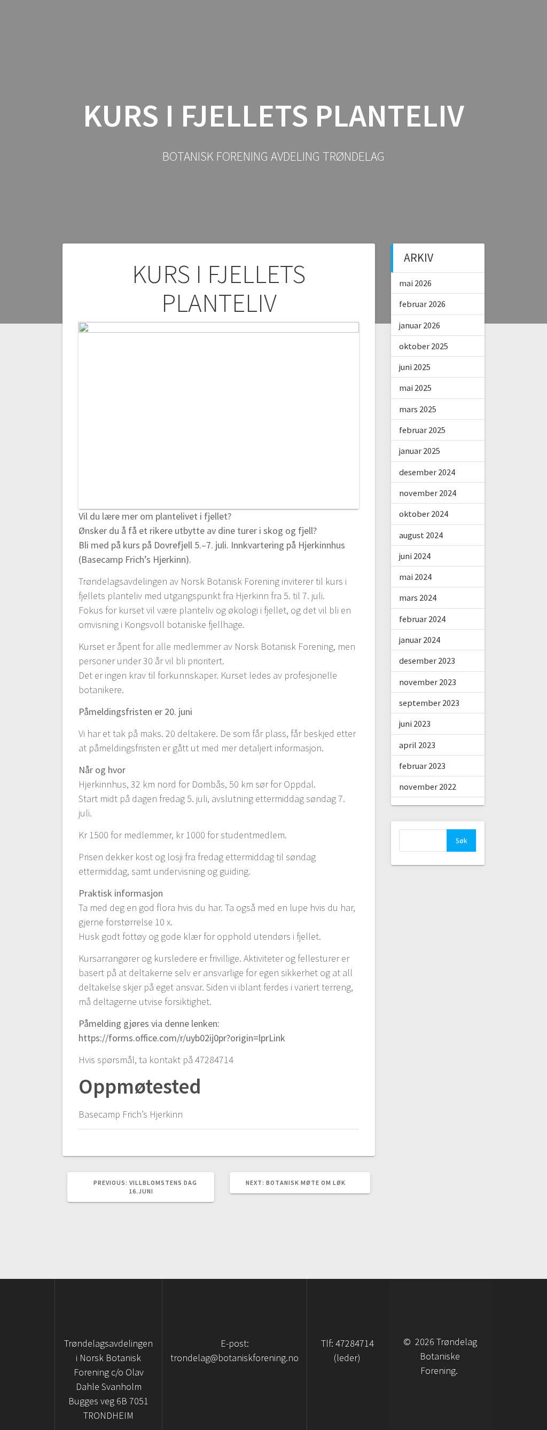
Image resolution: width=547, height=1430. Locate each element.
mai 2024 (415, 576)
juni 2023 (415, 723)
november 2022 (427, 786)
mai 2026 (415, 283)
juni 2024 (415, 556)
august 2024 (421, 535)
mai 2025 (415, 387)
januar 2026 (419, 325)
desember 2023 (427, 660)
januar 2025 (419, 450)
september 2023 (429, 702)
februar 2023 (422, 765)
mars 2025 (417, 409)
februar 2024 (422, 619)
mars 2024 (417, 597)
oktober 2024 (423, 513)
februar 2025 (422, 430)
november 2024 (427, 493)
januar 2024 (419, 639)
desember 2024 (427, 472)
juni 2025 (415, 367)
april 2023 (417, 745)
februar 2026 (422, 303)
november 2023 (427, 682)
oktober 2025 (423, 346)
